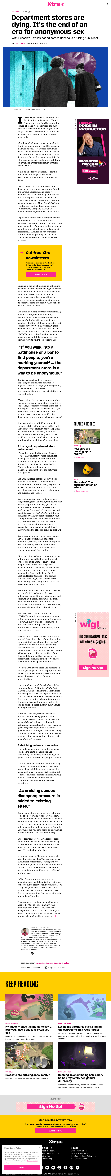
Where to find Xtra (79, 1153)
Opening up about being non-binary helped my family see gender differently (80, 1078)
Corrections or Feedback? (31, 968)
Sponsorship (47, 1159)
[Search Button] (107, 3)
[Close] (39, 1148)
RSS (77, 1168)
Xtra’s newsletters (79, 1151)
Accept (22, 1167)
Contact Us (47, 1148)
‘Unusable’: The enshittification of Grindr (85, 485)
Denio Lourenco (82, 491)
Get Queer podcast (79, 1159)
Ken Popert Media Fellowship (83, 1156)
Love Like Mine (11, 1024)
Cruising (15, 12)
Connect (75, 1148)
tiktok (65, 1168)
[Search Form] (107, 4)
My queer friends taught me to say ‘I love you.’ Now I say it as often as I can (28, 1029)
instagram (59, 1168)
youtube (53, 1168)
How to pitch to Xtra (50, 1153)
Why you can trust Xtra (56, 968)
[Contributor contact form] (32, 953)
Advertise (46, 1156)
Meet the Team (48, 1151)
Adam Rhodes (81, 457)
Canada (57, 963)
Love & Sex (40, 963)
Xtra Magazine (55, 4)
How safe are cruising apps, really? (82, 451)
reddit (71, 1168)
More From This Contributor (40, 927)
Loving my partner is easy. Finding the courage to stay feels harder (80, 1028)
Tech (76, 479)
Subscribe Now (41, 274)
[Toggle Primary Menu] (4, 4)
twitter (47, 1168)
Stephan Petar (19, 43)
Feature (49, 963)
